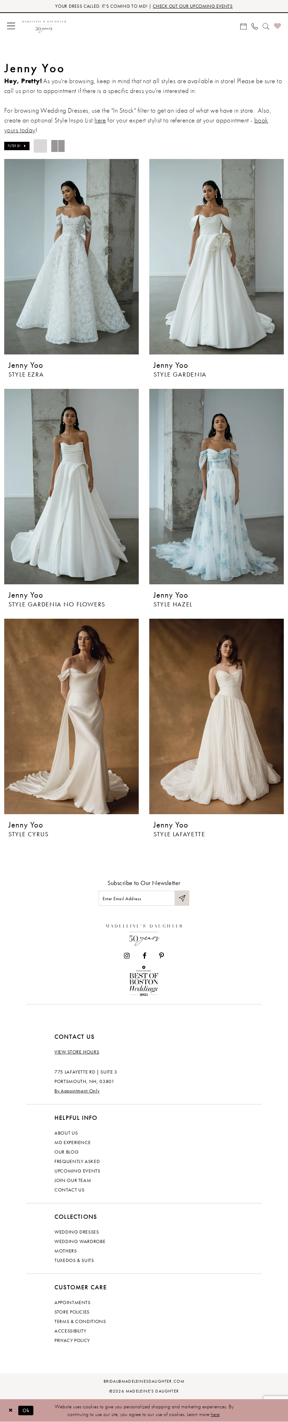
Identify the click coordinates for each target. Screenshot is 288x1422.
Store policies (72, 1312)
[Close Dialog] (10, 1410)
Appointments (72, 1302)
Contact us (69, 1190)
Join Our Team (72, 1180)
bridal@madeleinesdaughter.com (144, 1381)
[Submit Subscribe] (182, 898)
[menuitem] (11, 26)
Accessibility (70, 1331)
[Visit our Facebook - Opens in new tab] (144, 955)
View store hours (76, 1052)
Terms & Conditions (80, 1321)
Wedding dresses (76, 1232)
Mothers (65, 1251)
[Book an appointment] (243, 25)
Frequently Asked (77, 1161)
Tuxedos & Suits (74, 1260)
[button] (11, 26)
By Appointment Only (76, 1091)
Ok (26, 1410)
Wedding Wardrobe (79, 1241)
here (100, 120)
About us (66, 1133)
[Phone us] (254, 25)
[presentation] (71, 256)
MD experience (72, 1142)
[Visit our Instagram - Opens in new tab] (127, 955)
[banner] (44, 26)
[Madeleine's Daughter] (144, 933)
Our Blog (66, 1152)
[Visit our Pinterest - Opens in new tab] (161, 955)
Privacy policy (72, 1340)
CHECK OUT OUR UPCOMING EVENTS (193, 6)
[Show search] (265, 25)
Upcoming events (77, 1171)
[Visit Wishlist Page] (277, 25)
